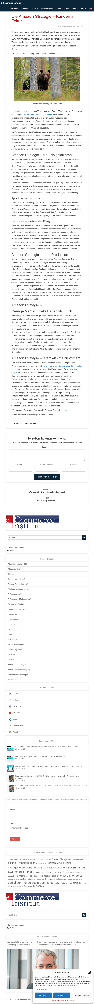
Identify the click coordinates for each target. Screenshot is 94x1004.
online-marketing (49, 879)
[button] (89, 972)
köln (53, 875)
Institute (13, 9)
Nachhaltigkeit (14, 649)
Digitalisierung (55, 863)
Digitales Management (17, 589)
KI (39, 875)
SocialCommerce (42, 882)
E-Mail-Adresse (47, 464)
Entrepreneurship (15, 609)
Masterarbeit (12, 879)
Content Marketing (15, 579)
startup (77, 882)
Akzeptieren (43, 995)
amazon (21, 859)
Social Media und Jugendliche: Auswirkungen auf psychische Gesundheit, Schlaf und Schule (48, 766)
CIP (73, 9)
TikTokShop (38, 886)
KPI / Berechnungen (16, 644)
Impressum (70, 1000)
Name (20, 464)
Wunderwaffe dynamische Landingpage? (47, 490)
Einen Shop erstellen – (47, 499)
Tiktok (10, 679)
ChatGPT (34, 859)
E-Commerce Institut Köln (54, 867)
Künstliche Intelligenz (68, 875)
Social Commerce (15, 664)
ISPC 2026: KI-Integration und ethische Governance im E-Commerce (40, 756)
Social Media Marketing (17, 669)
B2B (25, 859)
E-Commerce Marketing (28, 423)
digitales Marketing (78, 859)
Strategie (28, 886)
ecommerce (76, 867)
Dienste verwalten (41, 989)
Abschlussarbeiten (15, 564)
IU (9, 634)
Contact (83, 9)
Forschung (12, 619)
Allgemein (15, 423)
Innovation (12, 624)
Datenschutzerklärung (59, 1000)
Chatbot (11, 574)
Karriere (11, 639)
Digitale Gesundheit (16, 584)
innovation (11, 876)
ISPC (10, 629)
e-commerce (31, 867)
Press (66, 9)
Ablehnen (61, 995)
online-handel (38, 879)
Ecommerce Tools (15, 604)
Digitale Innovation (44, 859)
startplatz (69, 883)
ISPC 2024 (25, 876)
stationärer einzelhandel (15, 886)
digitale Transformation (21, 863)
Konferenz (45, 875)
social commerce (19, 882)
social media (59, 882)
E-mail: (13, 823)
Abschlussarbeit (13, 859)
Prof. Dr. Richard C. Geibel (75, 879)
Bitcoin (29, 859)
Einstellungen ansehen (80, 995)
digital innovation (41, 863)
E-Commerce (13, 594)
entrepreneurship (40, 872)
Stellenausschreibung (17, 674)
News (59, 9)
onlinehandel (61, 878)
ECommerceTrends (20, 872)
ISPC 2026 (34, 876)
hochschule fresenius (74, 872)
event (50, 871)
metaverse (19, 879)
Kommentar (47, 447)
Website (73, 464)
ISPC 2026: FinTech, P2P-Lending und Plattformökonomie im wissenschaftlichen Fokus (46, 747)
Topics (24, 9)
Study (34, 9)
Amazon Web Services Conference (37, 114)
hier (66, 410)
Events (11, 614)
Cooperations (46, 9)
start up (83, 883)
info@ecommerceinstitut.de (66, 944)
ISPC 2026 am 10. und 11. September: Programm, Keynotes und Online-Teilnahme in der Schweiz (51, 786)
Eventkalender (57, 872)
